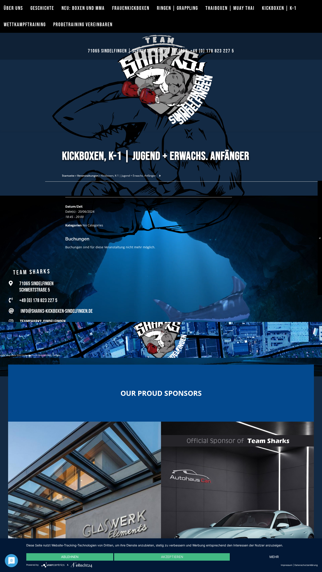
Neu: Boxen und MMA (83, 8)
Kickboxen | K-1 (279, 8)
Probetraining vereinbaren (83, 24)
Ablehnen (69, 557)
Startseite (68, 175)
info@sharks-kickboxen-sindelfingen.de (57, 311)
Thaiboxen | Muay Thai (230, 8)
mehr (274, 557)
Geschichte (42, 8)
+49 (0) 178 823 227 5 (212, 51)
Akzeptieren (172, 557)
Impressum (286, 565)
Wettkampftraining (25, 24)
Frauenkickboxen (130, 8)
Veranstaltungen (88, 175)
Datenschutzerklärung (306, 565)
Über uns (13, 8)
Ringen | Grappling (177, 8)
